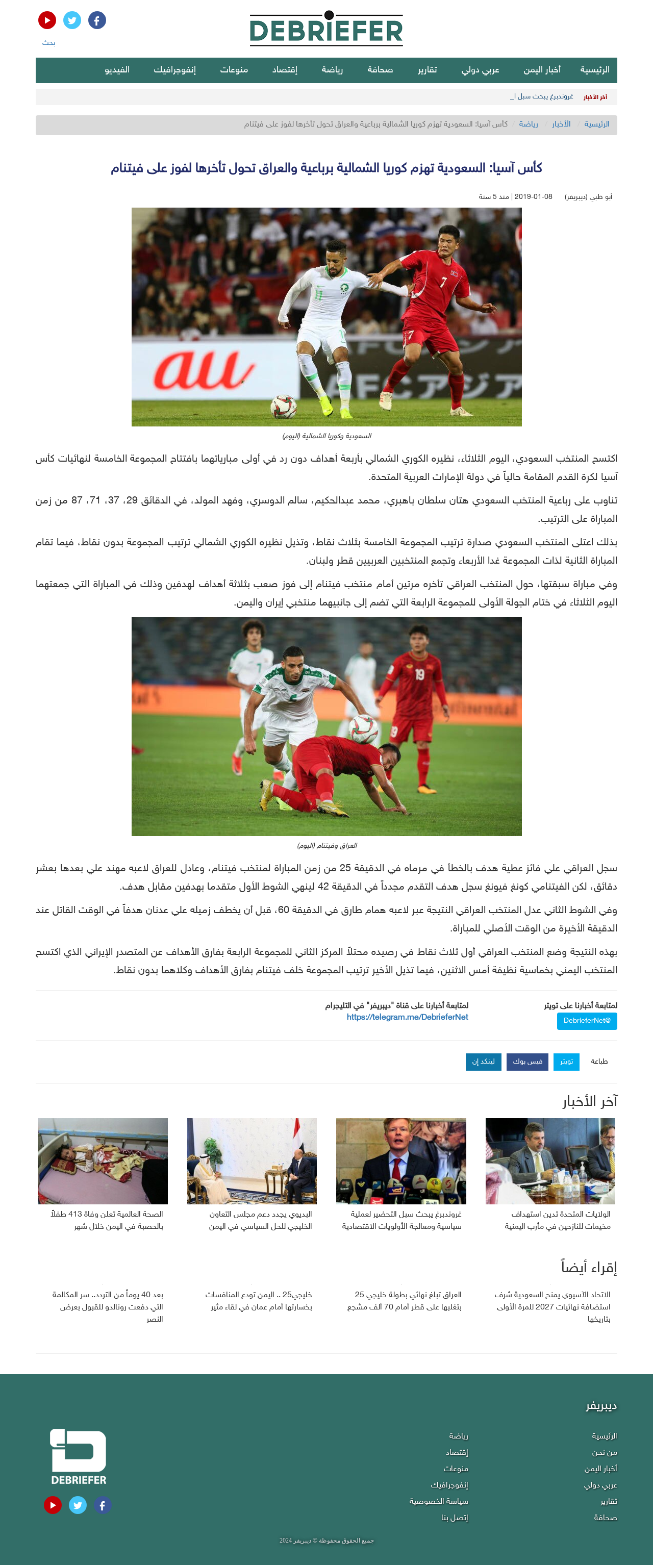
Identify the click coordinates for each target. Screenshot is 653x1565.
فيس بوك (528, 1061)
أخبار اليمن (542, 70)
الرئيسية (595, 70)
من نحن (604, 1453)
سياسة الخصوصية (439, 1502)
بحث (48, 43)
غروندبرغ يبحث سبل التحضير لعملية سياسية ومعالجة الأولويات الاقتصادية (470, 96)
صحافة (380, 70)
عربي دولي (480, 70)
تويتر (566, 1061)
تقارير (427, 70)
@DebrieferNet (587, 1021)
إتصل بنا (454, 1518)
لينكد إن (483, 1061)
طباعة (599, 1061)
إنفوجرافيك (175, 70)
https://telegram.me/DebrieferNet (407, 1018)
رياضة (332, 70)
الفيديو (117, 70)
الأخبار (561, 125)
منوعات (234, 70)
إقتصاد (284, 70)
